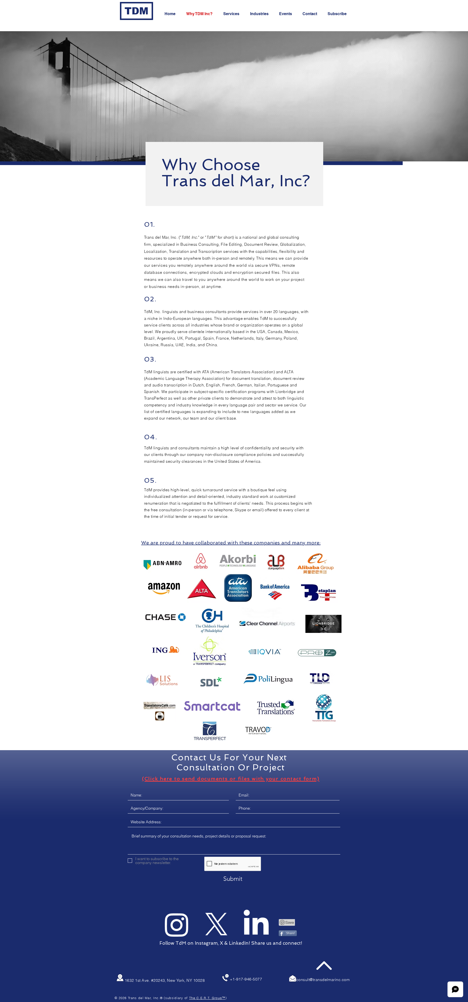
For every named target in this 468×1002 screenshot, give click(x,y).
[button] (338, 14)
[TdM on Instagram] (176, 924)
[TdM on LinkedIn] (256, 924)
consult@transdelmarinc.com (323, 979)
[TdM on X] (216, 924)
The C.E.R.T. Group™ (207, 998)
